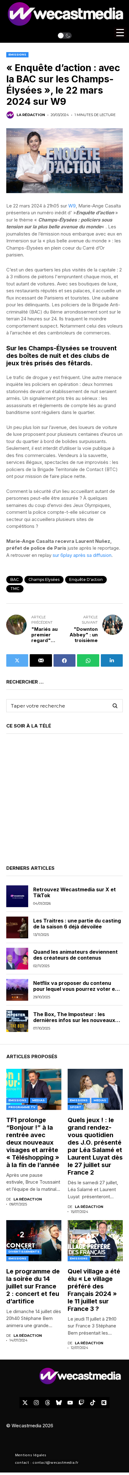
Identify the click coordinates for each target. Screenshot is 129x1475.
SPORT (75, 1107)
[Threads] (47, 1402)
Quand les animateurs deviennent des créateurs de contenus (75, 955)
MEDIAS (38, 1100)
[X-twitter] (25, 1402)
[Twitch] (81, 1402)
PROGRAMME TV (21, 1107)
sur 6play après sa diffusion (82, 555)
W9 (72, 206)
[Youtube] (70, 1402)
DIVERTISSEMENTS (23, 1251)
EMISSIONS (17, 54)
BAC (14, 579)
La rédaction (31, 115)
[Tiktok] (92, 1402)
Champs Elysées (43, 579)
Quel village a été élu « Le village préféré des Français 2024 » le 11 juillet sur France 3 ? (94, 1290)
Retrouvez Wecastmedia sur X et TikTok (74, 892)
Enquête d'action (86, 579)
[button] (65, 35)
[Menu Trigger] (120, 32)
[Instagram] (36, 1402)
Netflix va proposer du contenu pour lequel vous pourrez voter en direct (75, 989)
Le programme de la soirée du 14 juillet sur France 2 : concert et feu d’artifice (33, 1286)
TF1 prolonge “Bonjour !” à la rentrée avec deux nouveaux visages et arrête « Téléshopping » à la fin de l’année (32, 1142)
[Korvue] (104, 1402)
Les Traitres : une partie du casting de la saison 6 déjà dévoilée (77, 924)
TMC (14, 588)
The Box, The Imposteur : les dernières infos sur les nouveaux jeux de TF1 (74, 1020)
